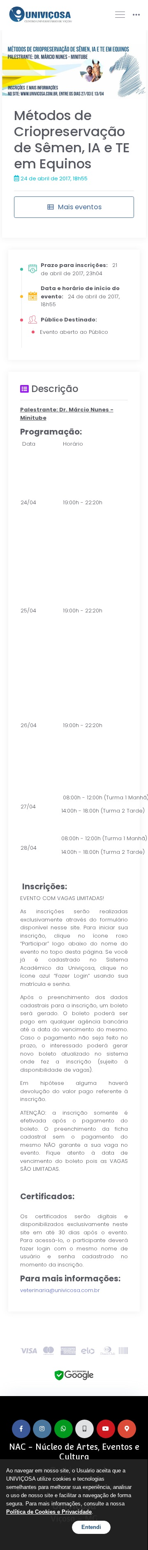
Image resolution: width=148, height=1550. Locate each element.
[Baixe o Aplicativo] (84, 1429)
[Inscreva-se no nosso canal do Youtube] (106, 1429)
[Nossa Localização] (127, 1429)
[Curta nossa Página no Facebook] (21, 1429)
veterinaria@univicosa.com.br (60, 1290)
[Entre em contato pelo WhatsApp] (63, 1429)
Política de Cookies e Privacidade (49, 1512)
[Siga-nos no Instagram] (42, 1429)
